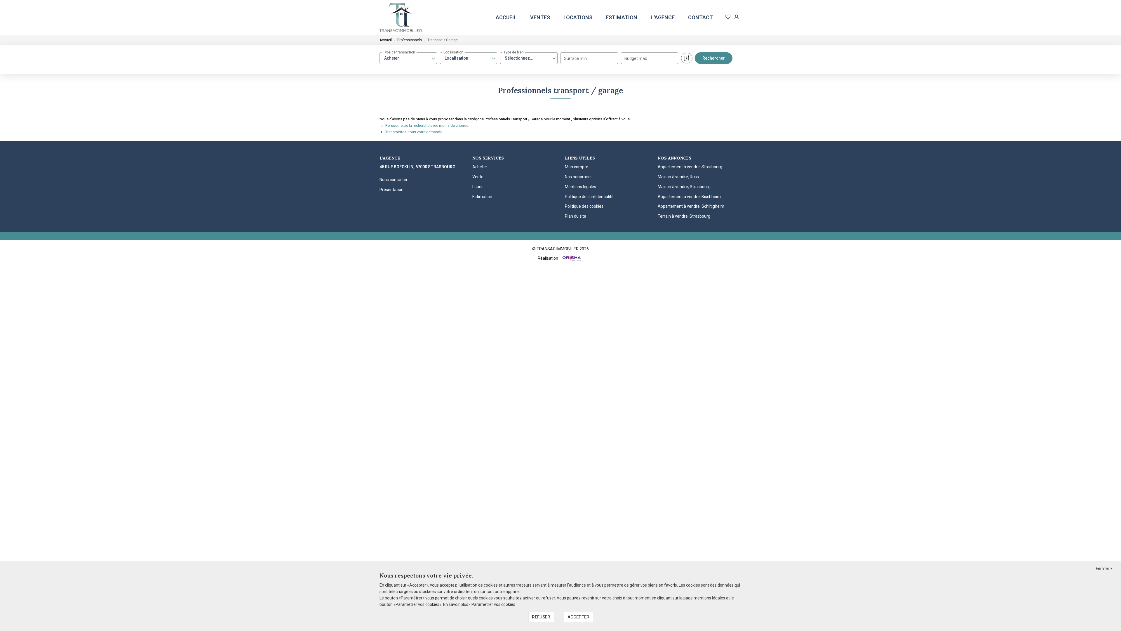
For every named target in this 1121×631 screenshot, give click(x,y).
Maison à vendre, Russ (678, 176)
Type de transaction (399, 52)
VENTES (540, 17)
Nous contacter (394, 179)
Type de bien (514, 52)
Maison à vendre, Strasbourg (684, 186)
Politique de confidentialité (589, 196)
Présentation (391, 189)
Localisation (453, 52)
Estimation (482, 196)
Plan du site (575, 216)
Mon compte (576, 166)
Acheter (479, 166)
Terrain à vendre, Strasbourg (684, 216)
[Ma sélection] (728, 17)
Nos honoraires (579, 176)
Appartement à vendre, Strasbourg (690, 166)
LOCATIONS (577, 17)
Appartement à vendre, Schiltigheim (691, 206)
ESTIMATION (621, 17)
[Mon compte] (736, 17)
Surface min (575, 58)
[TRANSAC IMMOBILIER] (401, 17)
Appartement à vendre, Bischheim (689, 196)
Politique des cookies (584, 206)
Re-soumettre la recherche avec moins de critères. (427, 125)
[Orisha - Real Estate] (571, 258)
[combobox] (408, 58)
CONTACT (700, 17)
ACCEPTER (578, 617)
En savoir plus (456, 604)
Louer (477, 186)
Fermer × (1104, 568)
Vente (477, 176)
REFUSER (541, 617)
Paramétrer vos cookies (493, 604)
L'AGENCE (663, 17)
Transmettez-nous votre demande (413, 132)
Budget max (635, 58)
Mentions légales (580, 186)
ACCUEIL (506, 17)
